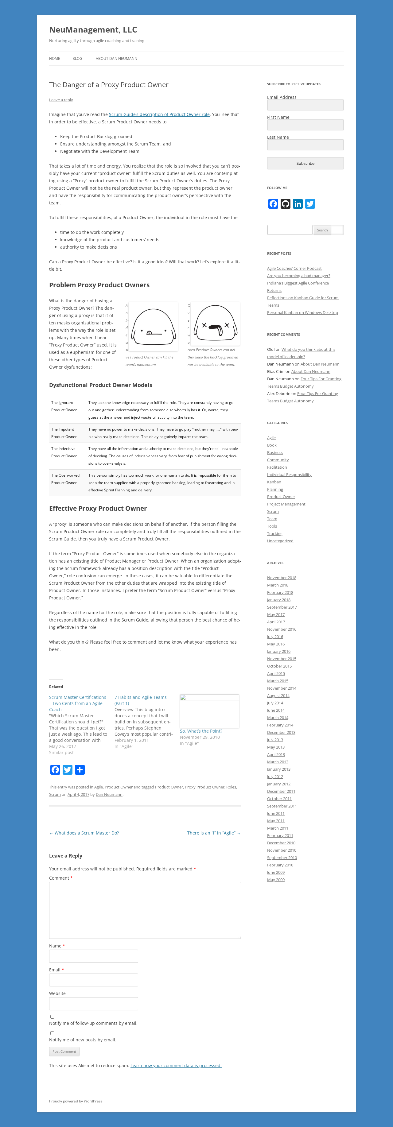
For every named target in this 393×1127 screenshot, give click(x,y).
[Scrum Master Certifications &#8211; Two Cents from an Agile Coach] (82, 725)
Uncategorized (280, 541)
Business (275, 452)
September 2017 (282, 607)
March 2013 (277, 762)
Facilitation (277, 467)
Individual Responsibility (289, 474)
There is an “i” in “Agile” (214, 833)
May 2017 (276, 614)
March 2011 (277, 828)
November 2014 (281, 688)
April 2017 (276, 622)
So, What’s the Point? (201, 731)
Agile (98, 787)
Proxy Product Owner (204, 787)
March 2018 (277, 585)
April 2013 (276, 754)
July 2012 (275, 776)
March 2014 (277, 717)
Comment (61, 878)
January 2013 (278, 769)
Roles (231, 787)
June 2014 (276, 710)
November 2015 (281, 658)
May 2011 (276, 820)
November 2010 (281, 850)
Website (57, 993)
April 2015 (276, 673)
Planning (275, 489)
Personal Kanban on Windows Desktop (302, 312)
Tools (272, 526)
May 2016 (276, 644)
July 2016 (275, 636)
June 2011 (276, 813)
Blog (77, 58)
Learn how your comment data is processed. (176, 1065)
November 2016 (281, 629)
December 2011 (281, 791)
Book (272, 445)
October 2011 (279, 798)
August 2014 (278, 695)
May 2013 (276, 747)
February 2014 (280, 725)
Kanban (274, 482)
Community (278, 460)
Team (272, 518)
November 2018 (281, 577)
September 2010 (282, 857)
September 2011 (282, 806)
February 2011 (280, 835)
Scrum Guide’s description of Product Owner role (159, 114)
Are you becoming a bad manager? (298, 275)
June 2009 (276, 872)
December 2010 (281, 843)
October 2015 (279, 666)
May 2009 (276, 879)
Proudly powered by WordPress (76, 1101)
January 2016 (278, 651)
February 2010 (280, 865)
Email (56, 970)
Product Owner (119, 787)
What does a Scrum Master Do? (84, 833)
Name (57, 946)
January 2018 (278, 599)
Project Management (286, 504)
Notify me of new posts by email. (82, 1040)
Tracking (274, 533)
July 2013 (275, 739)
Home (54, 58)
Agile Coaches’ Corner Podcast (294, 268)
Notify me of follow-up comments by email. (93, 1023)
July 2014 (275, 703)
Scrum (55, 794)
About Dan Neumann (116, 58)
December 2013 (281, 732)
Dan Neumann (109, 794)
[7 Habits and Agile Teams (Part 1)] (147, 721)
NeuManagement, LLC (93, 29)
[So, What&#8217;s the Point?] (209, 711)
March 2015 (277, 681)
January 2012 (278, 784)
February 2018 (280, 592)
